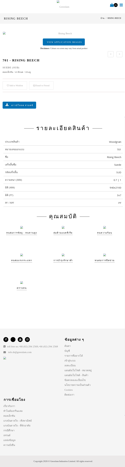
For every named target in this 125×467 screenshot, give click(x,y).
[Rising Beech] (64, 33)
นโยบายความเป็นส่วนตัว (77, 385)
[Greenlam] (63, 6)
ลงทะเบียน (70, 365)
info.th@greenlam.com (20, 352)
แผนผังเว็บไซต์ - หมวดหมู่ (78, 370)
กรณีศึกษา (8, 430)
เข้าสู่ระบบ (70, 360)
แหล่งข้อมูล (9, 440)
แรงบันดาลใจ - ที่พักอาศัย (16, 425)
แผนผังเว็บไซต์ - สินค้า (76, 375)
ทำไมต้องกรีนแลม (13, 411)
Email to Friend (42, 85)
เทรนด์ (6, 435)
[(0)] (112, 5)
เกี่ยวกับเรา (9, 406)
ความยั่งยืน (9, 445)
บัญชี (67, 351)
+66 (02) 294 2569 (28, 346)
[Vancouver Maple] (111, 54)
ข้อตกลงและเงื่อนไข (75, 380)
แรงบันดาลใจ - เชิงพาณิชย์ (17, 420)
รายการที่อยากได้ (73, 355)
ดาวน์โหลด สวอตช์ (22, 105)
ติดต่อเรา (69, 394)
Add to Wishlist (16, 85)
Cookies (68, 390)
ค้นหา (67, 346)
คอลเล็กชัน (9, 416)
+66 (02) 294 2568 (48, 346)
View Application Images (64, 42)
